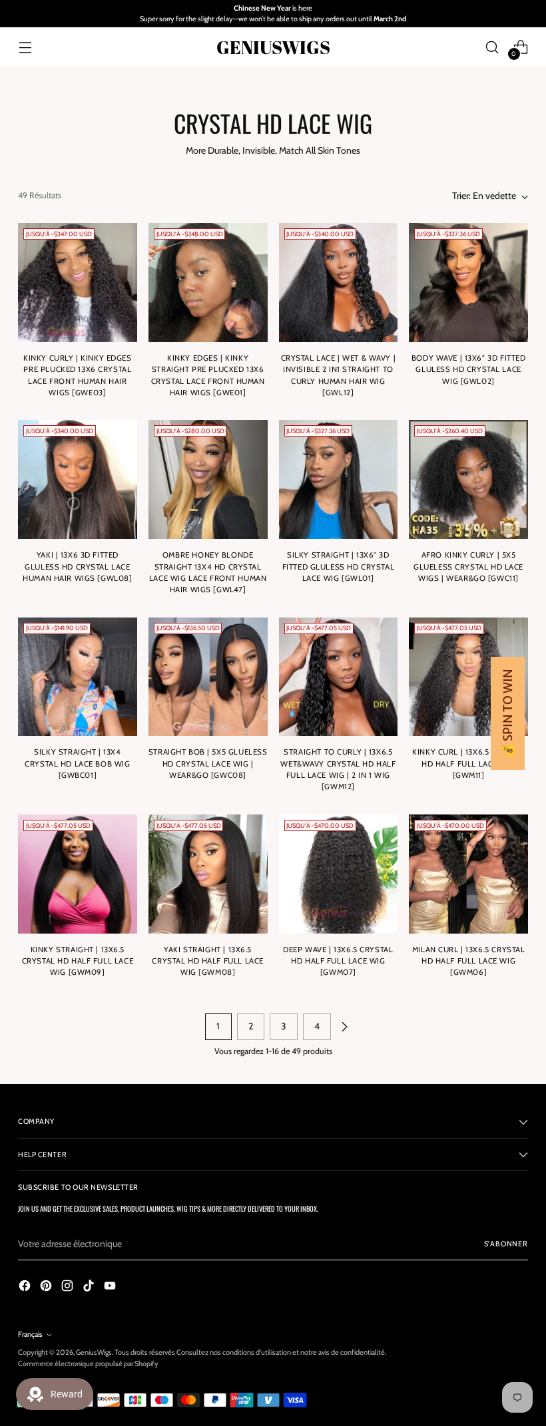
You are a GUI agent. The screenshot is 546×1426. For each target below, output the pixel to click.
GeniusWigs (94, 1352)
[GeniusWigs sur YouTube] (111, 1287)
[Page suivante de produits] (344, 1026)
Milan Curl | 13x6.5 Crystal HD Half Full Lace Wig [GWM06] (468, 961)
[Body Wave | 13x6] (468, 282)
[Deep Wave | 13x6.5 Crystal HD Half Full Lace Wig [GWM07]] (338, 874)
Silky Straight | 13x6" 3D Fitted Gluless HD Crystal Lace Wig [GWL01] (338, 566)
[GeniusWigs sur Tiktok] (90, 1287)
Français (30, 1334)
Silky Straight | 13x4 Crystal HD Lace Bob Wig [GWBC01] (77, 763)
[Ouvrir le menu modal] (25, 47)
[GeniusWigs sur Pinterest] (47, 1287)
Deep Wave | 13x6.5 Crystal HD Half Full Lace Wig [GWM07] (338, 961)
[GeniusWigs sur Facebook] (26, 1287)
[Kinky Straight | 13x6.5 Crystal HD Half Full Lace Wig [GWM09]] (77, 874)
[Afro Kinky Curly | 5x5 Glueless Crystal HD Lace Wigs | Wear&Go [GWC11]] (468, 479)
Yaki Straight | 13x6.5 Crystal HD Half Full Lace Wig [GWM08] (207, 961)
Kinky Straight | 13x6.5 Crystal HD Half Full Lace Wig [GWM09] (77, 961)
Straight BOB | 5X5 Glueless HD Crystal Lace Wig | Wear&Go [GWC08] (208, 763)
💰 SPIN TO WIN (507, 713)
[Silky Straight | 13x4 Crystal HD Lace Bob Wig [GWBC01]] (77, 677)
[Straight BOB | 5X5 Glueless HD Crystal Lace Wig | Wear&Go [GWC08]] (208, 677)
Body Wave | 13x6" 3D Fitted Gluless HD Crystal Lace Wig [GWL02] (468, 369)
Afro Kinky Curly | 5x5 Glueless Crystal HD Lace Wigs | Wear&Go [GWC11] (468, 566)
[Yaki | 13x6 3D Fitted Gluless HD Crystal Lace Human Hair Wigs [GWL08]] (77, 479)
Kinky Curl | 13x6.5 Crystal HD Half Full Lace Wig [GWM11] (468, 763)
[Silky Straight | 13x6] (338, 479)
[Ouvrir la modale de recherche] (492, 47)
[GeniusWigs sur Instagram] (69, 1287)
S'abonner (506, 1243)
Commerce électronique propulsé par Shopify (88, 1363)
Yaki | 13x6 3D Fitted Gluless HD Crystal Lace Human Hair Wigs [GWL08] (77, 566)
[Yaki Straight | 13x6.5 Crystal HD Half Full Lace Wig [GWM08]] (208, 874)
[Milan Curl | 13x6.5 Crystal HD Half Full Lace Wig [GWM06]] (468, 874)
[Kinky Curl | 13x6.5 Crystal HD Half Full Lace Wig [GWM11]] (468, 677)
